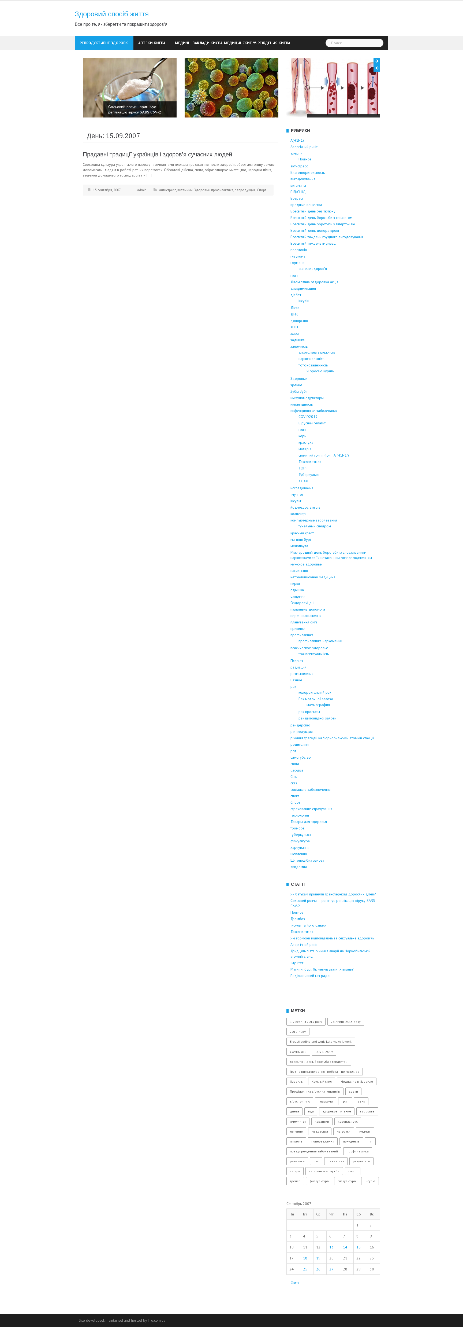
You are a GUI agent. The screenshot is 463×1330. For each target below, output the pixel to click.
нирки (295, 603)
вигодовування (302, 198)
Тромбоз (217, 119)
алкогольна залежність (316, 372)
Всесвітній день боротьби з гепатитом (321, 237)
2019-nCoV (298, 1051)
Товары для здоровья (308, 841)
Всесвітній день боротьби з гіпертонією (322, 243)
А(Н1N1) (297, 160)
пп (370, 1161)
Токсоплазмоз (309, 481)
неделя (365, 1151)
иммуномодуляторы (307, 417)
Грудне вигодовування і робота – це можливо (324, 1091)
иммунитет (298, 1141)
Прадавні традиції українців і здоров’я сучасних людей (157, 174)
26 (318, 1288)
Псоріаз (296, 680)
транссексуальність (313, 673)
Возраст (296, 218)
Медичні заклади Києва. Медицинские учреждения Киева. (233, 43)
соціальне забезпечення (310, 809)
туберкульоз (300, 854)
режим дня (336, 1181)
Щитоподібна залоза (307, 880)
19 (318, 1277)
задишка (297, 359)
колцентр (298, 533)
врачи (353, 1111)
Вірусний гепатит (312, 442)
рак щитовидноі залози (317, 738)
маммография (318, 724)
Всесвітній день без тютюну (312, 231)
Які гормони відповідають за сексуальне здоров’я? (332, 958)
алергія (296, 173)
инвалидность (301, 424)
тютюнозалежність (313, 385)
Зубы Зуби (299, 411)
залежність (299, 366)
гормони (297, 282)
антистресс (167, 210)
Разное (296, 699)
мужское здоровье (306, 584)
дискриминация (303, 308)
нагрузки (343, 1151)
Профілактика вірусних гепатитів (315, 1111)
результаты (361, 1181)
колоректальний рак (314, 712)
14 (345, 1266)
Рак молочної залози (315, 718)
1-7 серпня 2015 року (306, 1041)
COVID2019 (308, 436)
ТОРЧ (303, 488)
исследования (301, 507)
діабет (295, 314)
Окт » (295, 1302)
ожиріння (297, 616)
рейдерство (300, 745)
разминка (297, 1181)
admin (142, 210)
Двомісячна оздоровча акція (314, 301)
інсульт (295, 520)
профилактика (222, 210)
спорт (352, 1191)
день (361, 1121)
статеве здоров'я (312, 288)
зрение (296, 404)
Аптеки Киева (151, 43)
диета (294, 1131)
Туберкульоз (308, 494)
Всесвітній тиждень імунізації (314, 263)
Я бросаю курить (320, 390)
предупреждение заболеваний (314, 1171)
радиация (298, 687)
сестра (295, 1191)
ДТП (294, 346)
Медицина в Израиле (357, 1101)
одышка (297, 609)
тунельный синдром (314, 545)
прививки (297, 648)
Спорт (261, 210)
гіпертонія (298, 269)
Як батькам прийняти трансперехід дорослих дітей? (333, 914)
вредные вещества (306, 224)
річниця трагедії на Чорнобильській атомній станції (332, 757)
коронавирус (348, 1141)
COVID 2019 (324, 1072)
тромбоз (297, 848)
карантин (322, 1141)
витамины (185, 210)
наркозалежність (311, 378)
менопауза (299, 565)
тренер (295, 1201)
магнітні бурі (300, 559)
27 (331, 1288)
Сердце (297, 790)
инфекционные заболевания (314, 430)
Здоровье (202, 210)
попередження (322, 1161)
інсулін (303, 320)
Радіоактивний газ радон (310, 995)
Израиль (296, 1101)
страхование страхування (311, 828)
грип (302, 449)
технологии (299, 835)
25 (305, 1288)
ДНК (294, 334)
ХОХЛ (303, 500)
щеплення (298, 873)
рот (293, 770)
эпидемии (298, 886)
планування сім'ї (303, 642)
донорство (299, 340)
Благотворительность (307, 192)
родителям (299, 764)
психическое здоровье (309, 667)
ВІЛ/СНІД (298, 211)
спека (295, 815)
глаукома (297, 276)
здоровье (367, 1131)
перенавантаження (306, 635)
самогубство (300, 777)
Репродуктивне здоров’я (104, 43)
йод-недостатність (305, 527)
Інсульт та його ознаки (331, 118)
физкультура (319, 1201)
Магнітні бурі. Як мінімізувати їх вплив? (322, 989)
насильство (299, 590)
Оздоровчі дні (302, 622)
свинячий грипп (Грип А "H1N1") (323, 475)
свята (294, 783)
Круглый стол (322, 1101)
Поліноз (115, 132)
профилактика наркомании (320, 660)
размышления (301, 693)
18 (305, 1277)
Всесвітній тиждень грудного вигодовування (327, 256)
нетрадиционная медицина (312, 596)
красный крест (302, 552)
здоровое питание (337, 1131)
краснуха (305, 462)
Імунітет (296, 514)
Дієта (294, 327)
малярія (304, 468)
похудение (351, 1161)
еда (311, 1131)
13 (331, 1266)
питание (296, 1161)
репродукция (245, 210)
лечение (296, 1151)
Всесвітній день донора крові (314, 250)
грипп (295, 295)
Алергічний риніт (304, 166)
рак (293, 706)
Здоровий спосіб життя (112, 14)
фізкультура (300, 860)
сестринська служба (324, 1191)
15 (358, 1266)
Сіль (293, 796)
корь (302, 455)
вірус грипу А (300, 1121)
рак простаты (309, 731)
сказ (293, 802)
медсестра (320, 1151)
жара (294, 353)
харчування (299, 867)
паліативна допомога (307, 629)
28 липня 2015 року (346, 1041)
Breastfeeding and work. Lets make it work (321, 1061)
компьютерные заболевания (313, 540)
